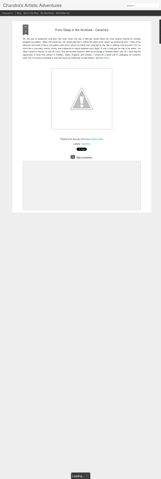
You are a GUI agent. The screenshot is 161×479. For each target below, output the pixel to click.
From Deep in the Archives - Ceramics (81, 29)
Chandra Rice (96, 139)
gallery (106, 57)
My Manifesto (47, 12)
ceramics (85, 143)
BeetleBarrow (62, 12)
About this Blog (30, 12)
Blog (19, 12)
